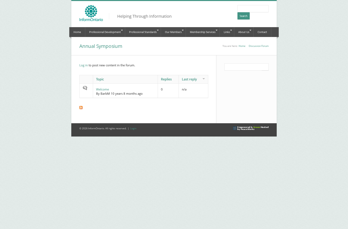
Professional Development (103, 31)
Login (133, 128)
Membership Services (200, 31)
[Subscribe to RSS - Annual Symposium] (143, 107)
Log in (83, 65)
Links (225, 31)
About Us (241, 31)
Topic (100, 79)
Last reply (189, 79)
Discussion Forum (259, 46)
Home (77, 32)
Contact (262, 32)
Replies (166, 79)
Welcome (102, 89)
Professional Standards (141, 31)
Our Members (171, 31)
